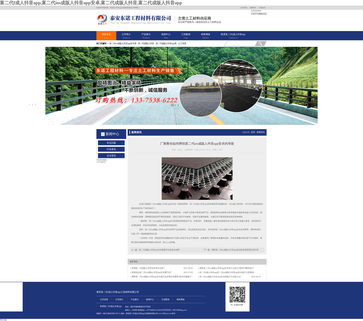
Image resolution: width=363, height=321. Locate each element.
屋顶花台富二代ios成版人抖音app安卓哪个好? (151, 272)
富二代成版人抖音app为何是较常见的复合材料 (159, 250)
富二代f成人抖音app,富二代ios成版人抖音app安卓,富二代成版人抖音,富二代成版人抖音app (91, 2)
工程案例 (185, 36)
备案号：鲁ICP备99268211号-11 (108, 313)
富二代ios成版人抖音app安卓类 (122, 43)
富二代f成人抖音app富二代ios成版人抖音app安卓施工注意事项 (227, 272)
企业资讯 (111, 155)
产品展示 (146, 36)
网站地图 (3, 320)
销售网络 (205, 36)
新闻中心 (165, 36)
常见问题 (111, 143)
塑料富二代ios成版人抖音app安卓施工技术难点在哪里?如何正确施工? (162, 277)
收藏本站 (253, 8)
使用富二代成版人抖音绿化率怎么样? (148, 268)
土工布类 (182, 43)
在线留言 (262, 8)
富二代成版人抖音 (146, 43)
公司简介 (126, 36)
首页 (253, 132)
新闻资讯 (261, 132)
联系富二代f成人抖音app (233, 36)
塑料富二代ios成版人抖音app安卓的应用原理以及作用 (235, 250)
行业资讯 (111, 149)
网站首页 (106, 36)
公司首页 (104, 299)
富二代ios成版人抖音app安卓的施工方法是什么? (220, 277)
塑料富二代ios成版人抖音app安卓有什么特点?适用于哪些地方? (227, 268)
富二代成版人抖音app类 (166, 43)
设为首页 (243, 8)
